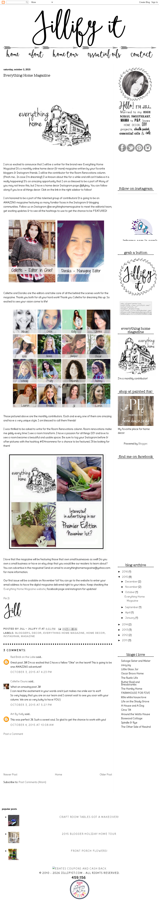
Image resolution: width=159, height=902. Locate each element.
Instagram (11, 636)
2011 (125, 640)
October (130, 592)
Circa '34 (126, 710)
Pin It (6, 598)
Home (58, 774)
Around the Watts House (135, 714)
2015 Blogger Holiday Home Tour (89, 834)
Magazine (28, 636)
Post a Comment (13, 734)
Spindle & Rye (129, 722)
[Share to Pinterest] (75, 629)
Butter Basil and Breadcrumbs (130, 683)
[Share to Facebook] (72, 629)
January (130, 617)
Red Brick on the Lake (23, 657)
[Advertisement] (18, 753)
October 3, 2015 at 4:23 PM (31, 672)
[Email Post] (60, 629)
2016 (125, 571)
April (128, 612)
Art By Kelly (17, 714)
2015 (125, 577)
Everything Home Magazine (26, 75)
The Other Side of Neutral (136, 726)
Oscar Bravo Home (132, 673)
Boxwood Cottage (131, 718)
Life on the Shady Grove (135, 701)
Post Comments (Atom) (32, 782)
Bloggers (22, 633)
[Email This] (64, 629)
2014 (125, 624)
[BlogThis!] (66, 629)
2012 (125, 635)
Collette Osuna (19, 681)
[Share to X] (69, 629)
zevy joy (126, 665)
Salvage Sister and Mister (135, 661)
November (131, 587)
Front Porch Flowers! (89, 851)
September (132, 607)
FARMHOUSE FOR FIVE (135, 693)
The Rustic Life (129, 677)
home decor (95, 633)
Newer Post (10, 774)
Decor (36, 633)
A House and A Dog (132, 705)
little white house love (133, 697)
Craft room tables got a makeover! (89, 817)
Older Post (106, 774)
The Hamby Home (131, 688)
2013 (125, 629)
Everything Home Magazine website (24, 589)
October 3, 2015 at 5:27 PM (31, 705)
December (131, 581)
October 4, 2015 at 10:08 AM (32, 725)
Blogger (142, 443)
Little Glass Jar (129, 669)
